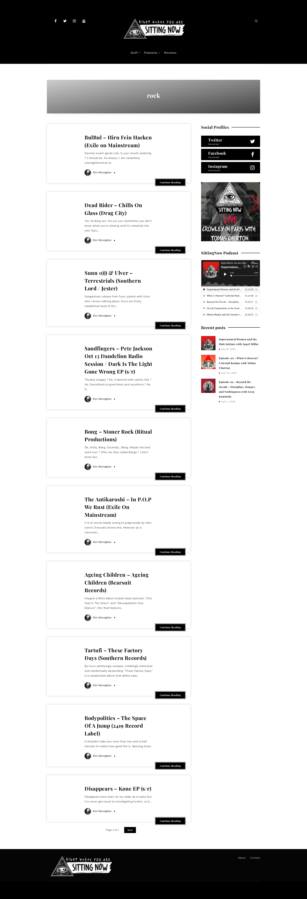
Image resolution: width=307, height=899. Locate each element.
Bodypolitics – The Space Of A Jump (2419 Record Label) (116, 725)
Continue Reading (170, 182)
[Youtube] (84, 21)
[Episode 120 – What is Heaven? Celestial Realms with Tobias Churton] (208, 362)
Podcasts (150, 52)
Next (130, 829)
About (242, 857)
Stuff (134, 52)
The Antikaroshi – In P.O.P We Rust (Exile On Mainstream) (118, 507)
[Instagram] (74, 21)
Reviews (170, 52)
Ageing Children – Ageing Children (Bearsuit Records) (117, 582)
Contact (255, 857)
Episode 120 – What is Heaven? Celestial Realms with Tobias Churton (238, 363)
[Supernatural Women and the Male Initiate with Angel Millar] (208, 343)
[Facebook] (56, 21)
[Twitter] (65, 21)
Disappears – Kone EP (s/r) (118, 788)
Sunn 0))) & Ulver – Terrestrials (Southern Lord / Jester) (113, 280)
